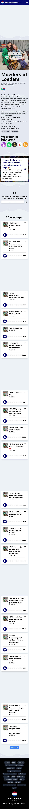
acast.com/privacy (19, 121)
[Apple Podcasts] (3, 145)
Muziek (19, 768)
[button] (27, 2)
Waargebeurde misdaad (10, 779)
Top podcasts (15, 803)
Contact (14, 805)
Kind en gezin (5, 131)
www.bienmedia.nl (6, 115)
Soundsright (9, 119)
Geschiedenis (20, 776)
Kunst (13, 762)
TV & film (6, 776)
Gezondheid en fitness (9, 785)
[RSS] (25, 145)
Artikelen (22, 803)
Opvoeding (15, 131)
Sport (14, 788)
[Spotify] (9, 145)
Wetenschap (21, 785)
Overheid (17, 782)
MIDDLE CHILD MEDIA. (14, 117)
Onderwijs (21, 762)
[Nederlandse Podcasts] (14, 793)
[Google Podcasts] (20, 145)
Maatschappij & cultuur (9, 773)
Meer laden (14, 748)
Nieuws (22, 779)
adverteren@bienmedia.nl (12, 114)
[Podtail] (14, 145)
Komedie (7, 762)
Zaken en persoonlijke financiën (14, 765)
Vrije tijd (10, 782)
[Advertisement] (14, 19)
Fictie (13, 776)
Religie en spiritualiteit (14, 771)
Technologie (22, 773)
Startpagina (6, 803)
